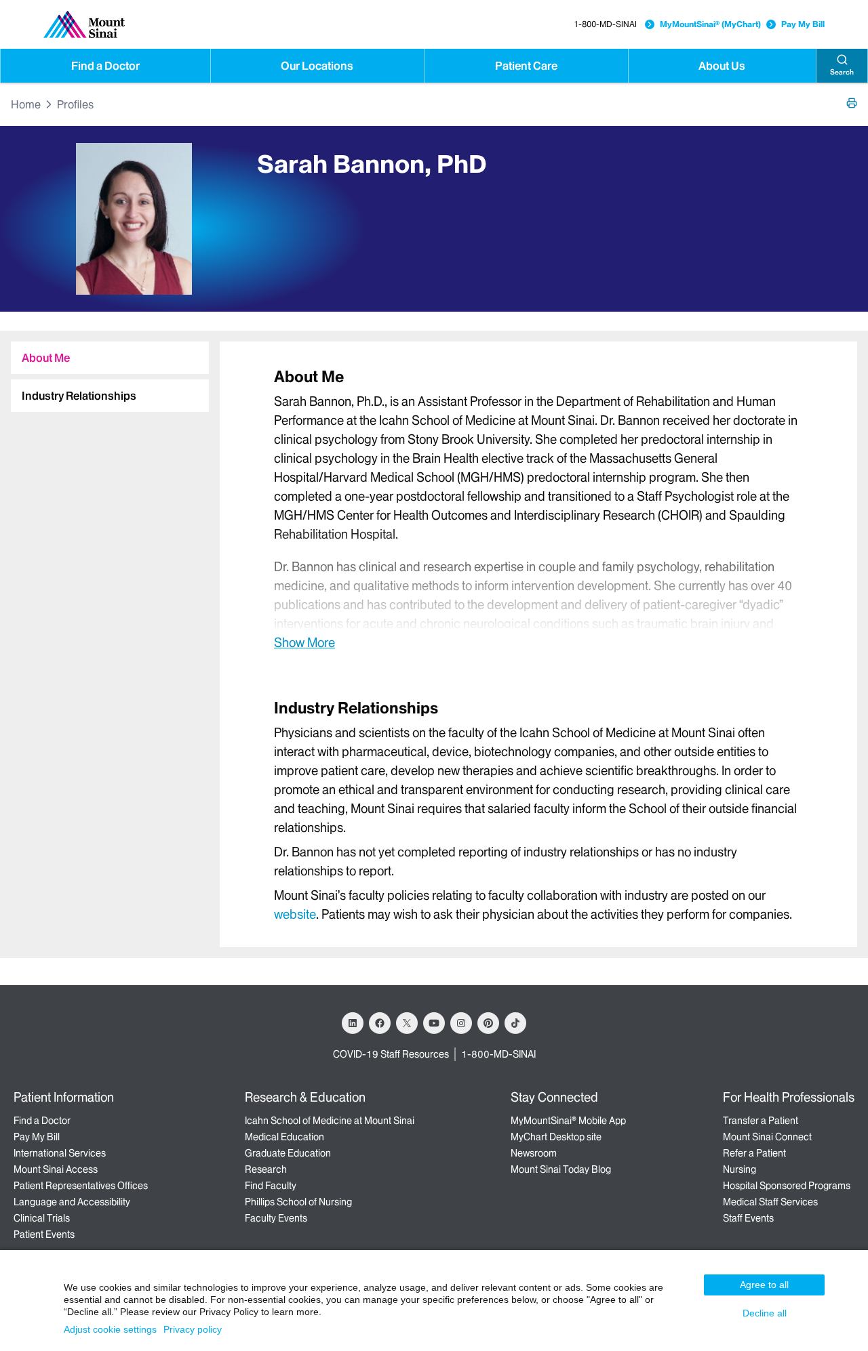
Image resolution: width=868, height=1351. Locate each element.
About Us (721, 65)
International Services (60, 1153)
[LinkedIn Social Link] (352, 1023)
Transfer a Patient (760, 1121)
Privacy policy (192, 1329)
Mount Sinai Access (56, 1169)
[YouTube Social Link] (434, 1023)
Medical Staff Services (770, 1202)
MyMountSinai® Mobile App (568, 1121)
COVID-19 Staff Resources (391, 1054)
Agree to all (764, 1284)
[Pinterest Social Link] (488, 1023)
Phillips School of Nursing (298, 1202)
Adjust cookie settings (110, 1329)
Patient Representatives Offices (81, 1186)
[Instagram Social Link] (461, 1023)
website (295, 914)
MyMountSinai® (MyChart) (710, 24)
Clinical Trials (42, 1218)
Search (842, 72)
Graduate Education (288, 1153)
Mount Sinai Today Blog (561, 1169)
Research (266, 1169)
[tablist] (104, 371)
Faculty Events (276, 1218)
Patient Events (44, 1234)
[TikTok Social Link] (515, 1023)
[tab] (110, 357)
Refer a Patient (754, 1153)
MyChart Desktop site (556, 1137)
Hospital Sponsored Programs (786, 1186)
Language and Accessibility (72, 1202)
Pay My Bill (803, 24)
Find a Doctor (105, 65)
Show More (304, 642)
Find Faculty (270, 1186)
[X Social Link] (407, 1023)
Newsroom (534, 1153)
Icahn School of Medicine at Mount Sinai (329, 1121)
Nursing (739, 1169)
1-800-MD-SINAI (605, 24)
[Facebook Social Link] (380, 1023)
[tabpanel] (538, 508)
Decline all (765, 1313)
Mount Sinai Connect (767, 1137)
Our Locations (317, 65)
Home (26, 104)
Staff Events (748, 1218)
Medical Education (284, 1137)
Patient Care (526, 65)
